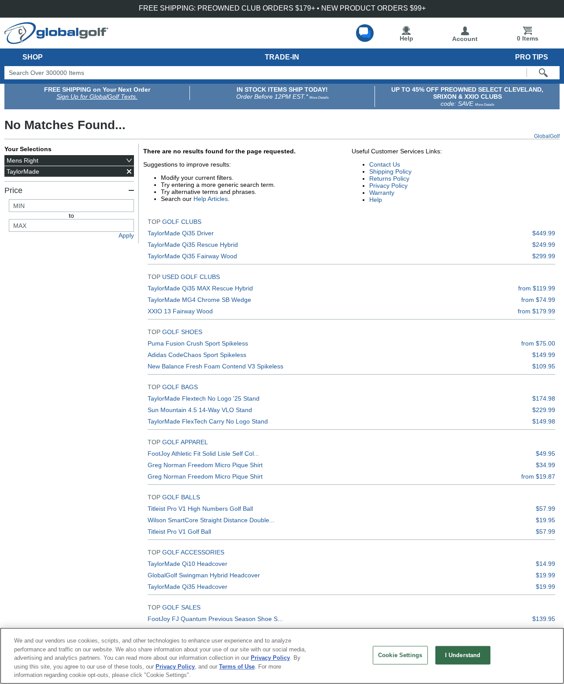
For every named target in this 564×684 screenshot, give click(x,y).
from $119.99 (536, 288)
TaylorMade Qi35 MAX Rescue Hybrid (200, 288)
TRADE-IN (282, 57)
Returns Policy (389, 178)
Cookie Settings (400, 655)
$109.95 (543, 366)
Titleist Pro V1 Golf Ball (179, 531)
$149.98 (543, 421)
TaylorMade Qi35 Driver (181, 233)
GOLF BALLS (181, 497)
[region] (282, 656)
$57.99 (545, 508)
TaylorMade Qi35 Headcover (187, 586)
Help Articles (210, 198)
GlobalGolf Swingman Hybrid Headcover (204, 575)
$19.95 (545, 520)
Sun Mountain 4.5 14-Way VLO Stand (200, 409)
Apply (126, 235)
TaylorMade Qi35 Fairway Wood (192, 256)
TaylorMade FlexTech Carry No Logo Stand (208, 421)
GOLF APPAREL (185, 442)
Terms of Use (237, 666)
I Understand (463, 655)
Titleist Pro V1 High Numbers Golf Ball (200, 508)
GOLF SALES (181, 607)
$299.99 (543, 256)
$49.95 (545, 453)
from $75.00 (538, 343)
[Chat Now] (365, 33)
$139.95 (543, 618)
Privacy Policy (388, 185)
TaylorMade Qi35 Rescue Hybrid (193, 244)
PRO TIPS (531, 57)
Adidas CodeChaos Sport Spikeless (197, 354)
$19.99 (545, 575)
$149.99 (543, 354)
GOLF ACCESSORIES (193, 552)
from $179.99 (536, 311)
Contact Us (384, 164)
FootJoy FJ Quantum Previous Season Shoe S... (215, 618)
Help (406, 38)
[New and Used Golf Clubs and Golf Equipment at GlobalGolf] (56, 40)
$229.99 (543, 409)
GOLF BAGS (180, 386)
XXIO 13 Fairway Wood (180, 311)
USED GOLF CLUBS (191, 276)
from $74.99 (538, 299)
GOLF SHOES (182, 331)
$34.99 (545, 464)
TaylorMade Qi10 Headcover (187, 563)
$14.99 (545, 563)
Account (465, 38)
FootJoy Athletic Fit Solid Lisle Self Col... (203, 453)
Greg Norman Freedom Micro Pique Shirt (205, 464)
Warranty (381, 192)
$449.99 (543, 233)
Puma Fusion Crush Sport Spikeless (198, 343)
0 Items (527, 38)
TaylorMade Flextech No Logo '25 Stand (204, 398)
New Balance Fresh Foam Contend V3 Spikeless (215, 366)
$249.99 (543, 244)
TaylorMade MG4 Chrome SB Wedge (199, 299)
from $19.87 (538, 476)
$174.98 (543, 398)
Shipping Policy (390, 171)
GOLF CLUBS (181, 221)
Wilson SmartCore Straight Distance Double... (211, 520)
